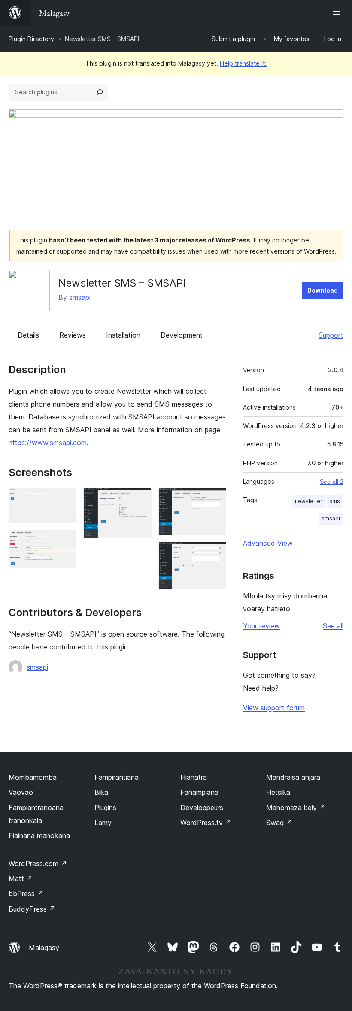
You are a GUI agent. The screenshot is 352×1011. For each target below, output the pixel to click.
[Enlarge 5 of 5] (214, 553)
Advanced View (268, 543)
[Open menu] (338, 13)
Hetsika (278, 792)
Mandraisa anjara (293, 777)
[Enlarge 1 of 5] (65, 499)
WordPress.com (38, 863)
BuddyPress (32, 909)
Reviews (72, 335)
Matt (21, 878)
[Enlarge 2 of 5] (65, 542)
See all (333, 626)
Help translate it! (243, 63)
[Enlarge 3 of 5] (140, 499)
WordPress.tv (205, 822)
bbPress (26, 893)
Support (331, 335)
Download (322, 290)
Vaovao (21, 792)
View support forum (274, 707)
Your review (261, 626)
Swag (279, 822)
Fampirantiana (116, 777)
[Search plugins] (99, 92)
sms (334, 501)
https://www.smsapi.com (48, 442)
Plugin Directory (31, 38)
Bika (101, 792)
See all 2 (331, 481)
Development (182, 335)
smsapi (80, 297)
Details (28, 335)
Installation (123, 335)
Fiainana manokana (39, 835)
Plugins (105, 807)
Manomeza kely (295, 807)
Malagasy (44, 947)
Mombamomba (33, 777)
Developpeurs (201, 807)
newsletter (308, 501)
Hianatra (193, 777)
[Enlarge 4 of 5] (214, 499)
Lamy (103, 822)
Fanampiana (199, 792)
